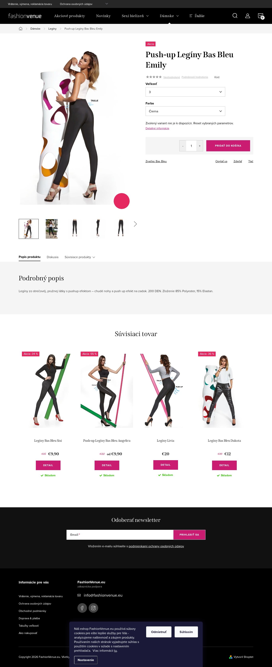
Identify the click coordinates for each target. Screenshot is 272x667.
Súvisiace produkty (78, 257)
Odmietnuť (158, 632)
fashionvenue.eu (93, 608)
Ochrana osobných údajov (76, 4)
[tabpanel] (48, 417)
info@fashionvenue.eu (103, 595)
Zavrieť (173, 160)
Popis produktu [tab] (29, 257)
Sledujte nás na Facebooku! (82, 608)
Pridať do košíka (228, 146)
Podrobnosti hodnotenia (195, 77)
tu (115, 650)
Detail (48, 465)
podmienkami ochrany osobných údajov (156, 546)
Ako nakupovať (28, 633)
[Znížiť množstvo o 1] (183, 145)
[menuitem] (70, 16)
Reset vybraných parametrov (213, 123)
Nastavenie (86, 660)
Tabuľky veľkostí (29, 626)
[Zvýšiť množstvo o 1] (199, 145)
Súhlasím (186, 632)
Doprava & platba (29, 618)
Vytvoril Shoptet (243, 657)
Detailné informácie (157, 128)
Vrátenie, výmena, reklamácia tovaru (30, 4)
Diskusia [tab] (52, 257)
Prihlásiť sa (189, 535)
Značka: (156, 161)
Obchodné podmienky (32, 611)
